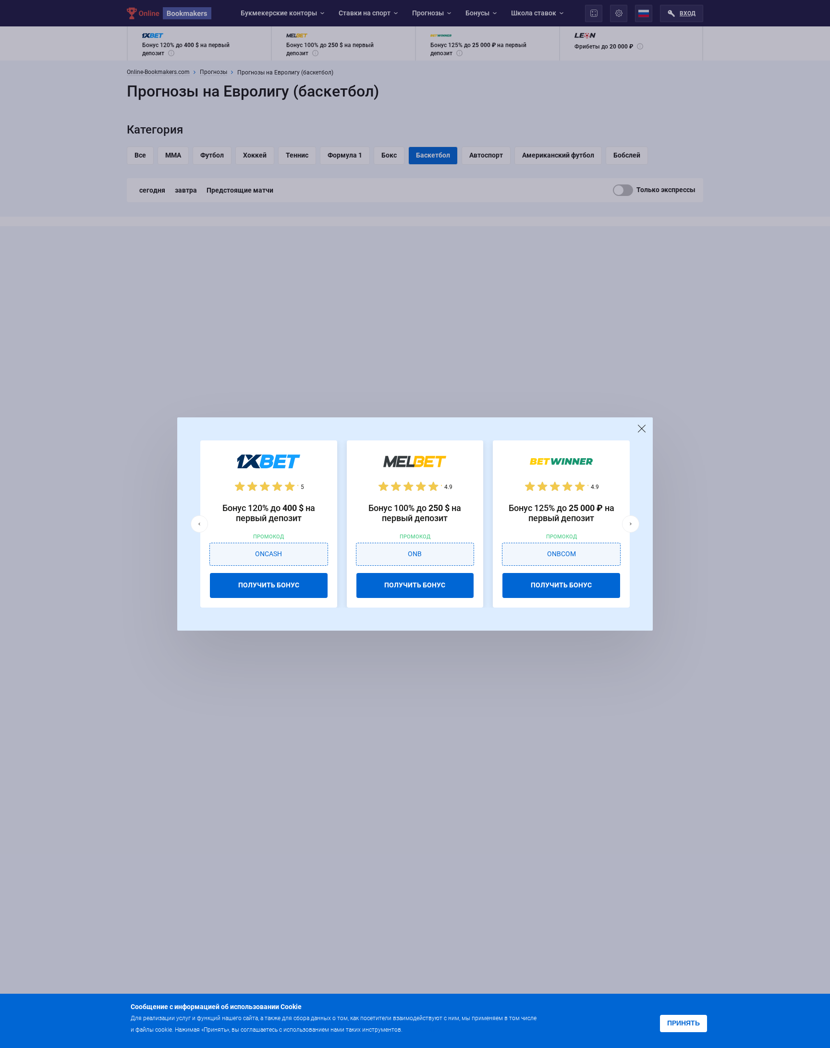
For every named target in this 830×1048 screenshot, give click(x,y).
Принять (683, 1023)
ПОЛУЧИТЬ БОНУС (268, 585)
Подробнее (423, 1029)
